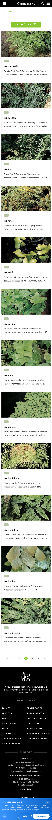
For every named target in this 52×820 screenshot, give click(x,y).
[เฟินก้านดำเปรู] (26, 559)
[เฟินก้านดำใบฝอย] (26, 456)
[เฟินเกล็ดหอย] (26, 405)
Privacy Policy (26, 789)
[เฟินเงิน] (26, 147)
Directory (33, 723)
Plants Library (10, 743)
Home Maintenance (9, 721)
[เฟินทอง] (26, 198)
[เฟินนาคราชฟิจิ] (26, 44)
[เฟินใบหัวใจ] (26, 250)
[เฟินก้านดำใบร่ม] (26, 508)
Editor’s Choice (37, 718)
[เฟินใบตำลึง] (26, 302)
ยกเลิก (25, 816)
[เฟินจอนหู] (26, 353)
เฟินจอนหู (8, 375)
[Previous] (8, 658)
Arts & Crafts (35, 713)
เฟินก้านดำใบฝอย (12, 478)
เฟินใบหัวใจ (9, 272)
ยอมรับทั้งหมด (41, 816)
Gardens (6, 713)
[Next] (44, 658)
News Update (35, 728)
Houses (5, 708)
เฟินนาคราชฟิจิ (11, 66)
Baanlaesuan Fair (38, 733)
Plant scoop (35, 708)
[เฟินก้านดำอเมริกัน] (26, 611)
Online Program (37, 738)
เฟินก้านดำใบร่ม (11, 530)
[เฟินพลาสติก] (26, 95)
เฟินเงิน (7, 169)
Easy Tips (7, 733)
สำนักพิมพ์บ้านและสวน (11, 738)
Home (3, 11)
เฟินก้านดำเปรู (10, 581)
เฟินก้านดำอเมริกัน (12, 633)
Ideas (4, 728)
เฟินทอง (8, 221)
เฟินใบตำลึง (9, 324)
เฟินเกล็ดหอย (10, 427)
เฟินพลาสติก (10, 118)
